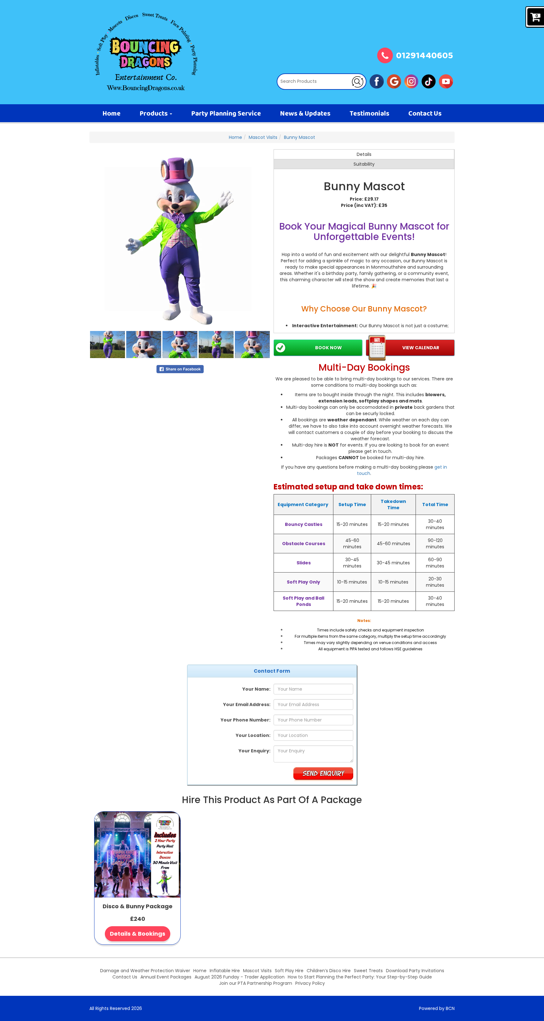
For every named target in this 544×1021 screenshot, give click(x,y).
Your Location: (253, 735)
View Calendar (420, 348)
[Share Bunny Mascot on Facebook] (180, 369)
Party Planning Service (226, 114)
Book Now (328, 348)
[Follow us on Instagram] (411, 81)
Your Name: (256, 689)
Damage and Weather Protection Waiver (145, 970)
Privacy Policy (310, 983)
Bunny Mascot (299, 137)
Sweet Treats (368, 970)
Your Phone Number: (245, 720)
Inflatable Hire (225, 970)
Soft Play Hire (289, 970)
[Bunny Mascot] (179, 239)
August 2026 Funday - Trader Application (240, 977)
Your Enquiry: (254, 751)
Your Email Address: (246, 704)
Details (364, 154)
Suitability (364, 164)
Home (111, 114)
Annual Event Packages (165, 977)
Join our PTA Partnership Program (255, 983)
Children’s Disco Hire (329, 970)
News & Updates (305, 114)
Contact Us (425, 114)
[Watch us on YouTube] (446, 81)
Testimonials (369, 114)
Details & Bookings (137, 934)
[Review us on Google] (394, 81)
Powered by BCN (437, 1008)
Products (154, 114)
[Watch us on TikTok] (429, 81)
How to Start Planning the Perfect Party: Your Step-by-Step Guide (360, 977)
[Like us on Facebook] (377, 81)
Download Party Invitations (415, 970)
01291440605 (424, 56)
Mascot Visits (263, 137)
